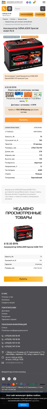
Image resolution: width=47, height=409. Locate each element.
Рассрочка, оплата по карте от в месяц (23, 99)
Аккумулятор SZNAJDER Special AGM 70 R (23, 247)
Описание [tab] (38, 127)
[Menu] (44, 2)
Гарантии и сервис (9, 319)
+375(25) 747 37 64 (12, 346)
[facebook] (15, 379)
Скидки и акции (8, 303)
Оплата (4, 314)
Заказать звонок (26, 14)
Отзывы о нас (7, 297)
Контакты (6, 300)
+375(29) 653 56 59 (12, 336)
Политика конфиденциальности (15, 330)
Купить (23, 279)
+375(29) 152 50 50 (12, 339)
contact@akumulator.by (14, 363)
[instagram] (3, 379)
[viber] (27, 2)
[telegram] (30, 2)
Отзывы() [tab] (9, 132)
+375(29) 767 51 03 (12, 343)
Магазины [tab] (38, 132)
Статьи (4, 328)
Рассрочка (6, 316)
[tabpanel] (23, 158)
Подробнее (35, 401)
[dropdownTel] (4, 8)
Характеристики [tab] (12, 127)
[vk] (9, 379)
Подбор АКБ (40, 14)
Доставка (6, 311)
